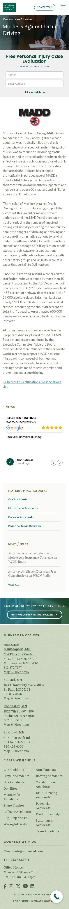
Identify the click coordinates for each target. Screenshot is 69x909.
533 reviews (28, 422)
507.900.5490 (13, 720)
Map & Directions (16, 672)
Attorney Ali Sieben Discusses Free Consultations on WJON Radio (32, 574)
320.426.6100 (13, 746)
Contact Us (45, 7)
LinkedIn (32, 886)
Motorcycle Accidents (23, 508)
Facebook (5, 886)
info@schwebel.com (28, 851)
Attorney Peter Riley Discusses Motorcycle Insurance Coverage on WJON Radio (32, 557)
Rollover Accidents (21, 517)
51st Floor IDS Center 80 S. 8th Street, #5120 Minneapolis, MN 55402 (21, 659)
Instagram (11, 886)
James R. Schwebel (29, 330)
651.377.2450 (13, 694)
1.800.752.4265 (54, 606)
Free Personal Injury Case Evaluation (34, 58)
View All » (14, 585)
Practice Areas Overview (24, 526)
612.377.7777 (28, 606)
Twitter (18, 886)
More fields (33, 92)
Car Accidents (18, 499)
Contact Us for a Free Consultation (33, 614)
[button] (60, 463)
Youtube (25, 886)
